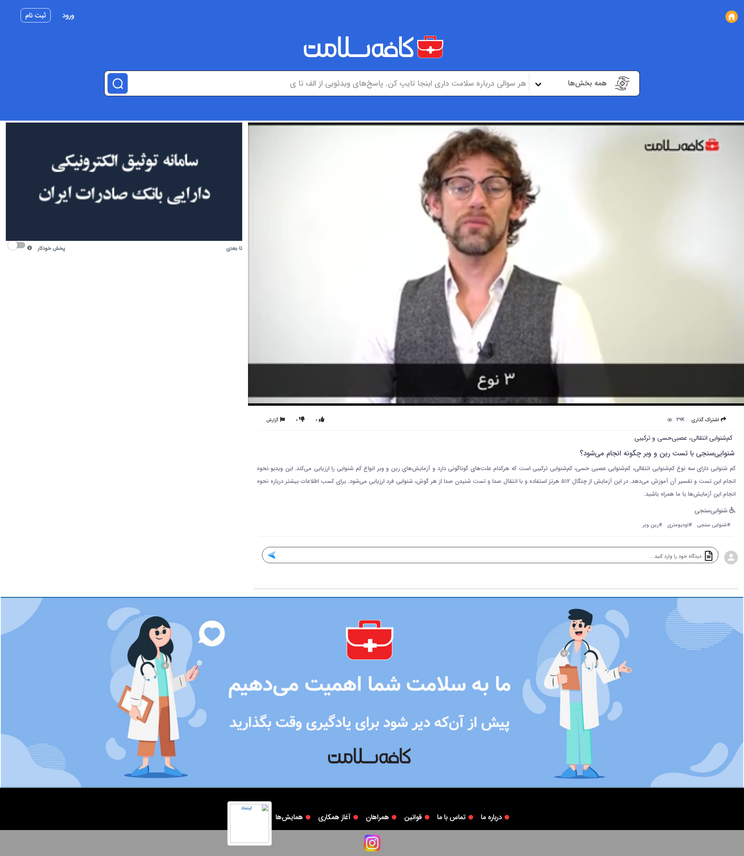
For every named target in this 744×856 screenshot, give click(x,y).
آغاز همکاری (334, 817)
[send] (271, 555)
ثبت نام (35, 15)
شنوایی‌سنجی (711, 511)
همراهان (377, 817)
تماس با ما (451, 817)
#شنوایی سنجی (713, 525)
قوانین (413, 817)
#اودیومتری (679, 525)
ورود (68, 15)
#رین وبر (652, 525)
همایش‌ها (289, 817)
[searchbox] (327, 83)
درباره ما (491, 817)
